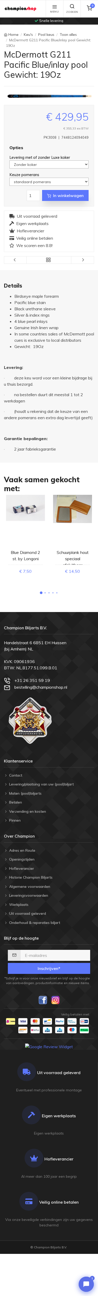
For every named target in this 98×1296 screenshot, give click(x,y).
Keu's (28, 34)
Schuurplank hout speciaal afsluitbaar (73, 559)
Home (13, 34)
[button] (41, 592)
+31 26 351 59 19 (32, 680)
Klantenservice (18, 761)
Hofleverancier (30, 230)
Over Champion (19, 836)
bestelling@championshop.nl (40, 687)
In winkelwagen (68, 195)
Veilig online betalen (34, 238)
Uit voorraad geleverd (37, 216)
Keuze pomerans (24, 175)
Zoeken (72, 12)
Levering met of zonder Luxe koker (40, 157)
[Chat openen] (86, 1284)
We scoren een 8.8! (34, 245)
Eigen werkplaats (32, 223)
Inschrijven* (49, 968)
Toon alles (68, 34)
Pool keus (46, 34)
